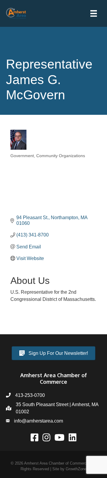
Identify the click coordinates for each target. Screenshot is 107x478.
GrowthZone (76, 469)
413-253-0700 (30, 395)
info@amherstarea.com (38, 420)
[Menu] (93, 13)
